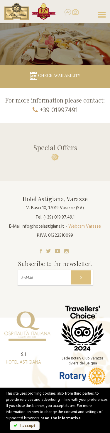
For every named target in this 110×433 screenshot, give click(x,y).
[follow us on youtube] (57, 251)
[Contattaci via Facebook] (65, 12)
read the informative (60, 418)
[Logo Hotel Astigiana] (16, 11)
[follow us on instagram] (66, 251)
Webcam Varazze (84, 226)
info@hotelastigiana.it (43, 226)
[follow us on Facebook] (41, 251)
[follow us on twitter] (48, 251)
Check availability (58, 75)
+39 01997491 (59, 110)
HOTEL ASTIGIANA (23, 362)
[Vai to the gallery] (75, 12)
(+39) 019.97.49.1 (59, 217)
